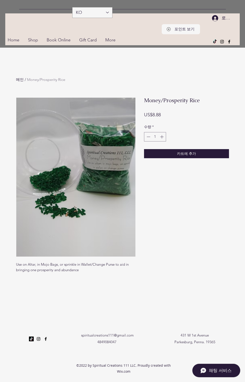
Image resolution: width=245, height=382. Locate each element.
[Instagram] (222, 41)
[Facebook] (229, 41)
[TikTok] (214, 41)
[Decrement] (148, 136)
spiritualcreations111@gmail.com (107, 335)
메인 (20, 79)
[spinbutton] (155, 136)
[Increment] (162, 136)
